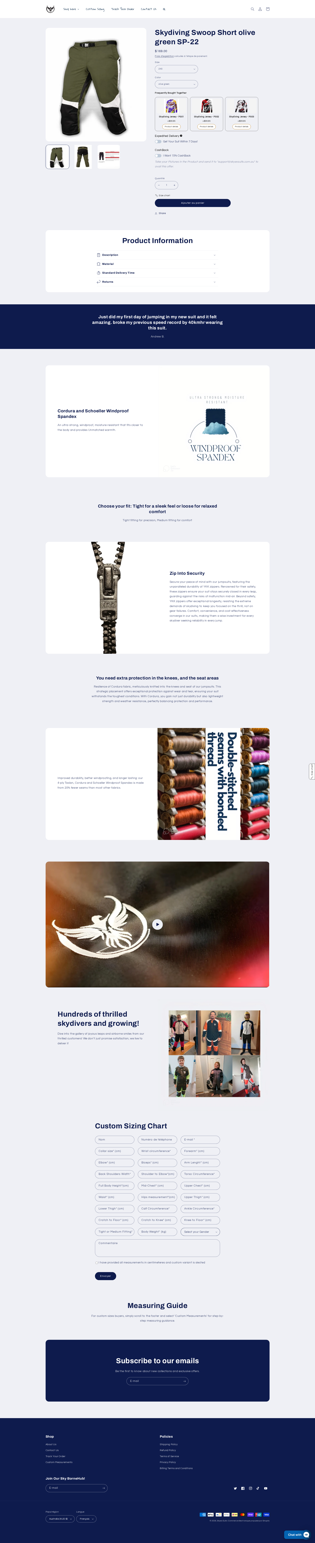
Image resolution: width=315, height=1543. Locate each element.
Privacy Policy (168, 1462)
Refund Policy (168, 1450)
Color (158, 77)
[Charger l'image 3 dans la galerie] (109, 157)
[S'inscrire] (184, 1381)
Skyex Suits (222, 1521)
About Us (51, 1444)
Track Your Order (55, 1456)
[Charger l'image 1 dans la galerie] (58, 157)
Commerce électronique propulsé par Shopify (249, 1521)
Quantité (160, 178)
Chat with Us (297, 1534)
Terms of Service (169, 1456)
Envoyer (105, 1276)
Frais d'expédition (164, 56)
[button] (252, 9)
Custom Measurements (59, 1462)
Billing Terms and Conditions (176, 1468)
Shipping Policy (169, 1444)
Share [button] (162, 213)
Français (84, 1519)
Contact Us (52, 1450)
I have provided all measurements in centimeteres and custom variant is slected (152, 1262)
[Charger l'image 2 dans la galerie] (83, 157)
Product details (171, 127)
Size (157, 62)
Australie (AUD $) (58, 1519)
